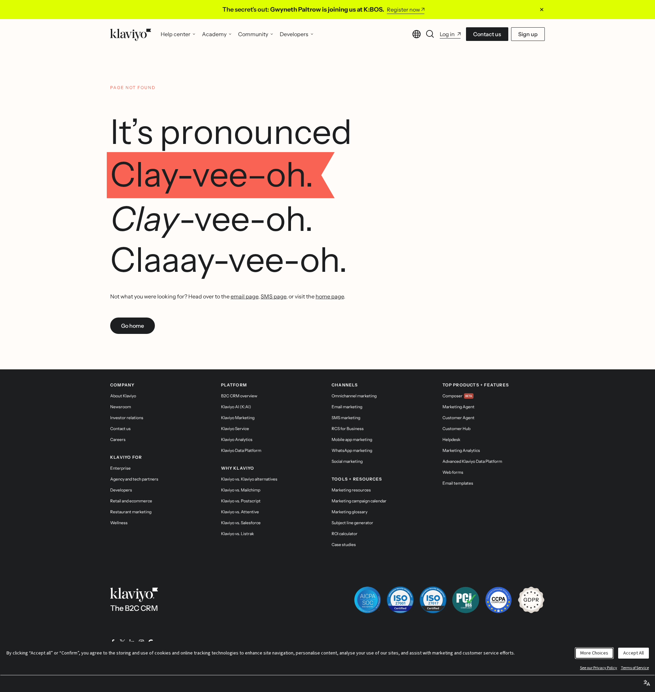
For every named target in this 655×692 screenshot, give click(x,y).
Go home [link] (132, 325)
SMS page (273, 296)
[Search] (430, 34)
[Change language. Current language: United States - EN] (416, 34)
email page (244, 296)
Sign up (528, 34)
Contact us (487, 34)
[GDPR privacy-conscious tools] (531, 600)
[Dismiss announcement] (542, 9)
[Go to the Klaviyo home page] (130, 34)
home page (330, 296)
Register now (403, 9)
